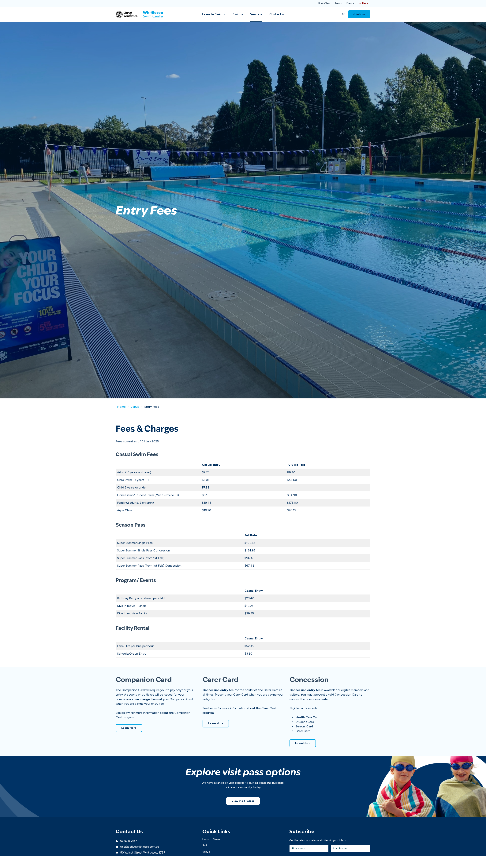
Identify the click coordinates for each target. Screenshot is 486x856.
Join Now (359, 14)
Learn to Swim (211, 839)
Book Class (324, 3)
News (338, 3)
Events (350, 3)
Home (121, 406)
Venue (135, 406)
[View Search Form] (343, 14)
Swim (205, 845)
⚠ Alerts (363, 3)
